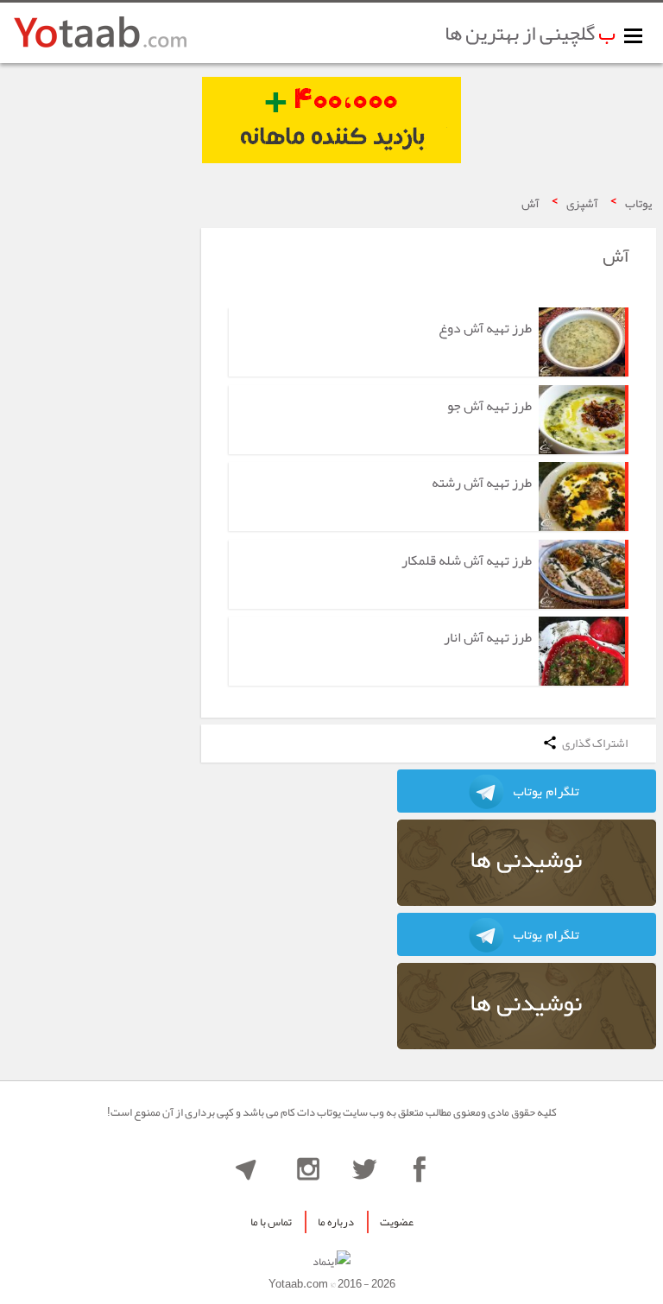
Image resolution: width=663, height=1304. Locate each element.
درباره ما (336, 1222)
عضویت (397, 1222)
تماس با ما (271, 1222)
